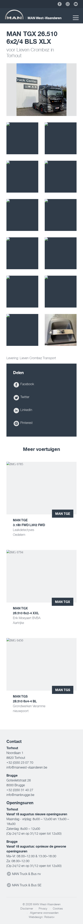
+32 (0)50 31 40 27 (19, 790)
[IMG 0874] (61, 138)
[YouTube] (76, 4)
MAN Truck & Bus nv (26, 874)
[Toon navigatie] (76, 18)
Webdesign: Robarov (41, 917)
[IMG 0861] (61, 253)
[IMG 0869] (22, 330)
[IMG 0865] (61, 215)
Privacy (43, 908)
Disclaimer (26, 908)
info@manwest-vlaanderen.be (26, 767)
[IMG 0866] (22, 215)
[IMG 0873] (22, 176)
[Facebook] (60, 4)
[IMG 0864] (22, 253)
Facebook (27, 384)
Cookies (58, 908)
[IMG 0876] (22, 138)
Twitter (24, 397)
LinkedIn (26, 410)
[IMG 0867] (61, 330)
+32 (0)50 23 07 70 (19, 762)
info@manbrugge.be (20, 795)
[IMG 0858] (22, 291)
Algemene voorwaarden (44, 913)
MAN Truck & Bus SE (26, 885)
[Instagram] (68, 4)
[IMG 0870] (61, 291)
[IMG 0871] (61, 176)
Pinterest (26, 422)
